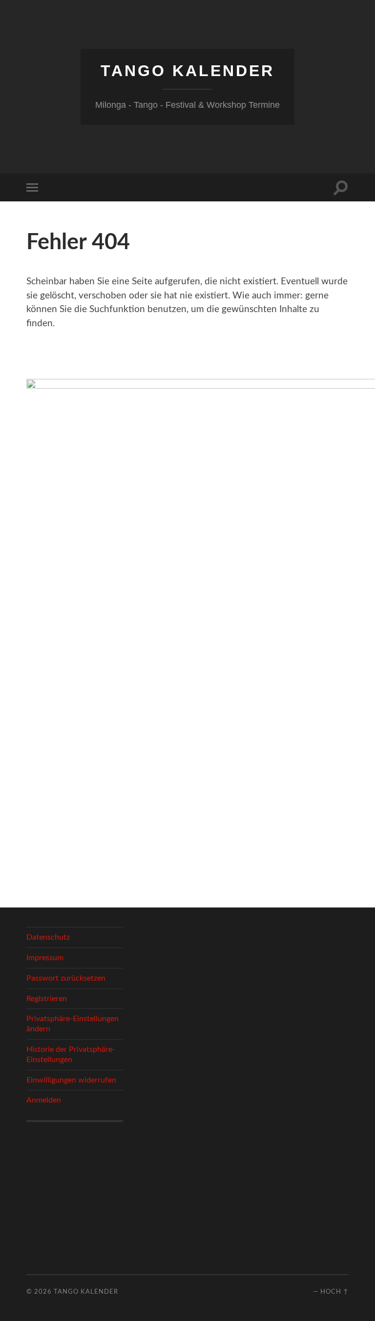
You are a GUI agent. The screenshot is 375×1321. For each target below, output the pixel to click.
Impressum (44, 958)
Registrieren (46, 999)
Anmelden (43, 1100)
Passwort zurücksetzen (65, 978)
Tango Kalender (187, 70)
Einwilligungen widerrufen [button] (71, 1080)
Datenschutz (48, 937)
